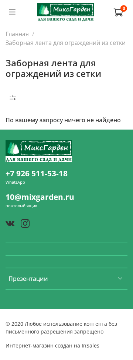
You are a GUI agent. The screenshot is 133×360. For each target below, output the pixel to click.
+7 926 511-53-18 (37, 173)
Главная (17, 34)
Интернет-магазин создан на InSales (52, 345)
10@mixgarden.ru (40, 197)
